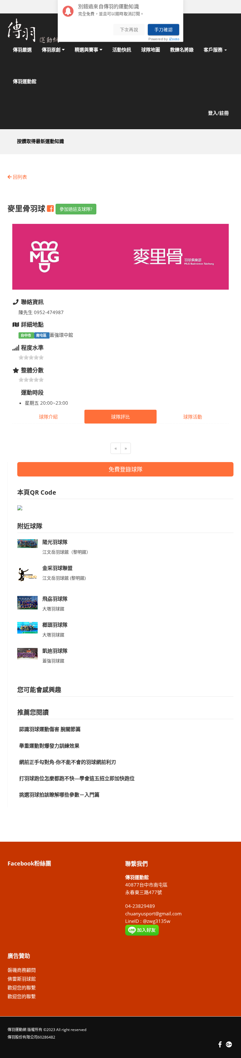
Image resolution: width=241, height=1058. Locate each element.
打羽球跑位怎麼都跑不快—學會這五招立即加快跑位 (77, 778)
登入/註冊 (218, 113)
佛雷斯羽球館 (22, 979)
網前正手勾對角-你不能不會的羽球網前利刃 (67, 762)
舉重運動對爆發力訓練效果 (49, 745)
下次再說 (129, 31)
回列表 (19, 177)
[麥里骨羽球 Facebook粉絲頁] (51, 208)
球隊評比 (120, 416)
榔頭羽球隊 (54, 624)
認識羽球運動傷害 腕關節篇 (50, 729)
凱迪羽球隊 (54, 650)
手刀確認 (163, 31)
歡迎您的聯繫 (22, 987)
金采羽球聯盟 (57, 568)
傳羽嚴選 (22, 49)
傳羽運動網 (17, 1029)
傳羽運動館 (24, 81)
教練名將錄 (182, 49)
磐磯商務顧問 (22, 970)
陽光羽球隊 (54, 542)
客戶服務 (214, 49)
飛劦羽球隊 (54, 598)
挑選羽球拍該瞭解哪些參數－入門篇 (59, 794)
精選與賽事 (87, 49)
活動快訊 (121, 49)
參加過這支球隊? (76, 209)
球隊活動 (192, 416)
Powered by (163, 40)
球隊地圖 (150, 49)
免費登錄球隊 (125, 469)
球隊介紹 (48, 416)
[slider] (31, 357)
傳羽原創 (52, 49)
